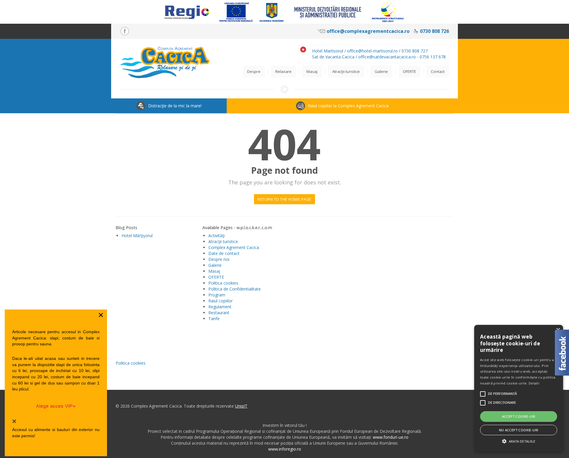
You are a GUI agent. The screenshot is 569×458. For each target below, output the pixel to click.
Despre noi (218, 259)
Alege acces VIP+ (56, 406)
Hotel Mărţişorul (137, 235)
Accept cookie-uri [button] (519, 416)
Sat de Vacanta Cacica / (335, 57)
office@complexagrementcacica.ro (368, 31)
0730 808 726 (434, 31)
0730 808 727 (415, 51)
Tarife (214, 318)
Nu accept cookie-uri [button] (518, 430)
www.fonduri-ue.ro (390, 437)
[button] (518, 441)
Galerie (215, 265)
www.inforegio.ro (284, 449)
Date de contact (223, 253)
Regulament (219, 306)
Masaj (214, 271)
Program (216, 295)
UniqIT (241, 406)
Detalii (534, 383)
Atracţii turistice (223, 241)
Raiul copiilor (220, 301)
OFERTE (216, 277)
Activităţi (216, 235)
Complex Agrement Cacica (233, 247)
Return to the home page (284, 199)
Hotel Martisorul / (329, 51)
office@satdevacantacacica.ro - (389, 57)
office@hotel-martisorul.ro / (374, 51)
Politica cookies (223, 283)
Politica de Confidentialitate (234, 289)
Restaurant (218, 312)
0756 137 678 (433, 57)
